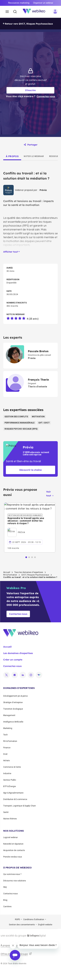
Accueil (6, 572)
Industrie (7, 773)
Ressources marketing (18, 3)
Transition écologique (13, 709)
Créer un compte (12, 659)
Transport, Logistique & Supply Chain (19, 806)
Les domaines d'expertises (18, 653)
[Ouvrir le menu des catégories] (7, 11)
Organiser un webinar (43, 3)
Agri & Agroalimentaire (13, 793)
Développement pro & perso (15, 696)
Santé (5, 812)
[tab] (12, 156)
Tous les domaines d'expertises (28, 572)
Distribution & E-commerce (15, 799)
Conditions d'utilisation (33, 919)
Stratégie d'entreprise (13, 702)
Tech (5, 735)
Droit (5, 754)
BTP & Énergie (9, 786)
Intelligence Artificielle (13, 722)
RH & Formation (10, 575)
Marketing (7, 728)
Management (9, 715)
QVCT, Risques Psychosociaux (35, 575)
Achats (6, 760)
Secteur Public (9, 780)
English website (45, 924)
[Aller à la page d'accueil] (36, 12)
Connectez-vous (12, 666)
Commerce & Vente (12, 767)
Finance (6, 748)
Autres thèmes (10, 819)
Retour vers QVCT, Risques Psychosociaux (29, 23)
